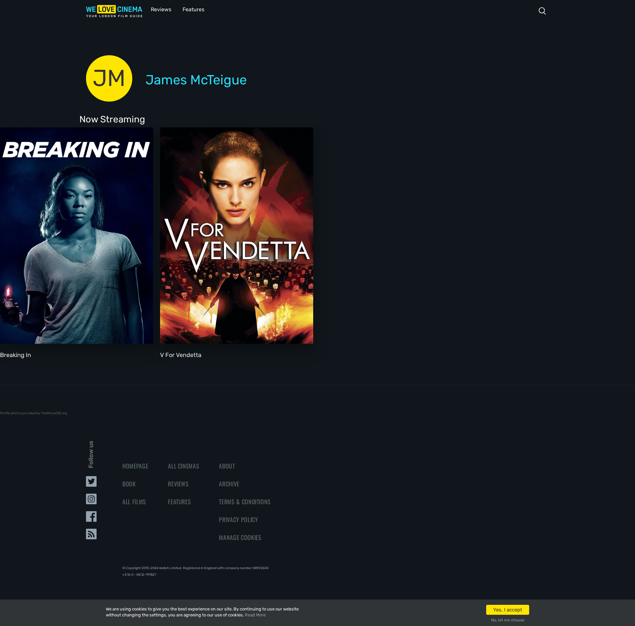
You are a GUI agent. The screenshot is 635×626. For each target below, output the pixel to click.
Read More (255, 614)
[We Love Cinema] (114, 11)
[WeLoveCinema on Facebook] (91, 518)
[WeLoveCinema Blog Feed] (91, 536)
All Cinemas (183, 466)
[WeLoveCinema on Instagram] (91, 501)
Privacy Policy (238, 519)
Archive (229, 483)
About (227, 466)
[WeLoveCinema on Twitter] (91, 483)
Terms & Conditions (245, 501)
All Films (134, 501)
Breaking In (15, 355)
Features (193, 9)
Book (129, 483)
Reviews (161, 9)
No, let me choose (508, 620)
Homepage (135, 466)
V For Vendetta (180, 355)
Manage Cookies (240, 537)
